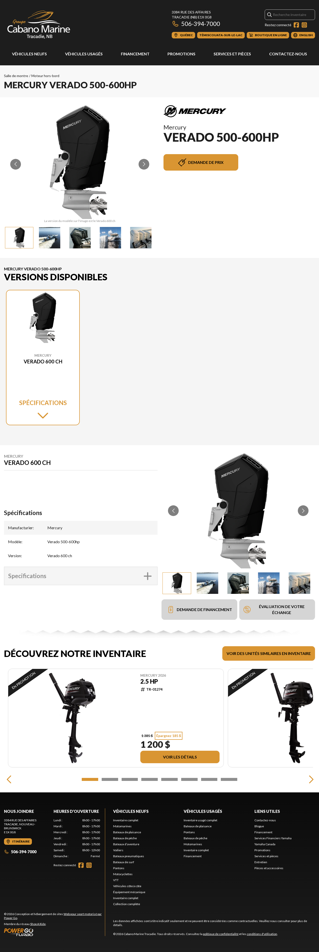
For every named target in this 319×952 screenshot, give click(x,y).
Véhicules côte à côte (127, 886)
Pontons (118, 868)
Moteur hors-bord (45, 76)
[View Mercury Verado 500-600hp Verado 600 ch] (19, 237)
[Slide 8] (229, 779)
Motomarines (122, 826)
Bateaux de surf (123, 862)
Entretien (260, 862)
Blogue (259, 826)
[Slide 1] (90, 779)
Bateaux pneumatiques (128, 856)
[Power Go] (54, 932)
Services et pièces (232, 53)
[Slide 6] (189, 779)
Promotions (181, 53)
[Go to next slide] (144, 164)
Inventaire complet (125, 820)
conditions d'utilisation (262, 934)
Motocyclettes (123, 874)
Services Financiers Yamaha (273, 838)
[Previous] (9, 779)
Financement (135, 53)
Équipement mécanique (129, 892)
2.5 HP (149, 681)
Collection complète (126, 904)
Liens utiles (267, 811)
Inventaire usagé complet (200, 820)
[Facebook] (296, 25)
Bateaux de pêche (125, 838)
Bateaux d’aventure (126, 844)
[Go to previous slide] (15, 164)
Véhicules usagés (84, 53)
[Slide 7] (209, 779)
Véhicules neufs (29, 53)
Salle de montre (16, 76)
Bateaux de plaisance (127, 832)
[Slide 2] (110, 779)
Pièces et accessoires (268, 868)
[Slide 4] (149, 779)
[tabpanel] (77, 838)
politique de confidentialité (221, 934)
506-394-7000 (200, 23)
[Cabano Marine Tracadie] (39, 24)
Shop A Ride (38, 924)
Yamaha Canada (264, 844)
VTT (116, 880)
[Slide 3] (130, 779)
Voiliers (118, 850)
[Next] (310, 779)
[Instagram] (304, 25)
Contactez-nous (288, 53)
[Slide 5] (169, 779)
